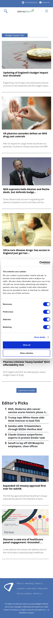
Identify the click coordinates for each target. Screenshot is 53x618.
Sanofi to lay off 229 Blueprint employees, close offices (26, 444)
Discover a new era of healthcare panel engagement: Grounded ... (23, 541)
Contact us (38, 583)
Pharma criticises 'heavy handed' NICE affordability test (26, 363)
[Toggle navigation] (6, 11)
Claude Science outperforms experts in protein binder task (26, 436)
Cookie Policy (31, 588)
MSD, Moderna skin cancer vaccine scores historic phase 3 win (26, 412)
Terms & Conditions (24, 593)
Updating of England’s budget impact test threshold (25, 74)
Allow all (26, 345)
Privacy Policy (42, 588)
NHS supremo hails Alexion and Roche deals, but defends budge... (26, 191)
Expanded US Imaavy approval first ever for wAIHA (24, 487)
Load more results (26, 390)
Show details (39, 337)
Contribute (21, 588)
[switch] (46, 312)
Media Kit (45, 2)
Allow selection (26, 353)
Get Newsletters (31, 2)
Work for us (37, 593)
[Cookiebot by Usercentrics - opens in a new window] (39, 262)
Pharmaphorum (9, 587)
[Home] (25, 11)
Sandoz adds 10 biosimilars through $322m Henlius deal (25, 427)
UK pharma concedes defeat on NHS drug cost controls (25, 135)
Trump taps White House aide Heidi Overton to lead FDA (26, 419)
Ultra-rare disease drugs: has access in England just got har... (26, 252)
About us (20, 583)
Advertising (29, 583)
